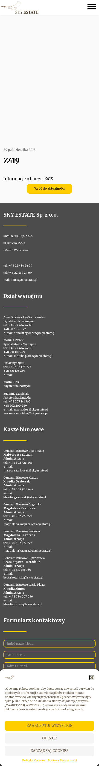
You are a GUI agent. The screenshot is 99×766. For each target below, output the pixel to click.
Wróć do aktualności (49, 188)
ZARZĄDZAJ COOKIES (49, 751)
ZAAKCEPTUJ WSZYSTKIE (49, 725)
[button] (92, 677)
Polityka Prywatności (62, 760)
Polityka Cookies (33, 760)
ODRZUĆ (49, 738)
